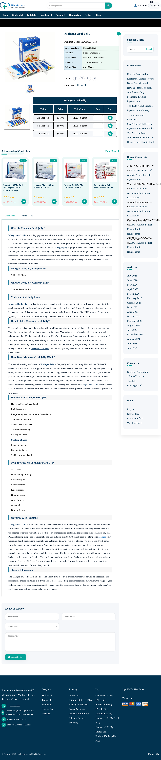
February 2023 (134, 320)
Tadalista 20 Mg (103, 713)
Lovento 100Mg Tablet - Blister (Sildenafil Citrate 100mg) (14, 187)
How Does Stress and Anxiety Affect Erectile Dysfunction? (139, 175)
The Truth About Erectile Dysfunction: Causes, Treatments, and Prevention (140, 112)
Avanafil (60, 14)
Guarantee (74, 695)
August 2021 (133, 339)
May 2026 (132, 284)
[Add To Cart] (23, 201)
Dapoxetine (75, 14)
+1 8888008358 (13, 706)
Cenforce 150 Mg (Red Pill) (107, 720)
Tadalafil (31, 14)
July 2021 (132, 343)
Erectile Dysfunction (137, 371)
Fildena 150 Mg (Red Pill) (106, 738)
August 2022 (133, 325)
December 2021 (135, 334)
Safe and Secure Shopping (77, 720)
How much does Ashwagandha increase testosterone (138, 193)
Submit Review (16, 657)
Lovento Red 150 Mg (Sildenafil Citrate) (73, 186)
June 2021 (132, 348)
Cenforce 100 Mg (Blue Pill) (104, 697)
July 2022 (132, 329)
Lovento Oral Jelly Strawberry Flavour (103, 186)
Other (88, 14)
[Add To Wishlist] (119, 34)
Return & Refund (77, 709)
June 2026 (132, 280)
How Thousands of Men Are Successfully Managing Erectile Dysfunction (139, 94)
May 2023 (132, 307)
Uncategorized (134, 385)
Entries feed (133, 413)
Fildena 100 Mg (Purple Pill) (103, 706)
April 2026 (132, 289)
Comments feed (135, 418)
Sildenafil (17, 14)
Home (5, 14)
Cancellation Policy (79, 713)
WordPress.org (134, 422)
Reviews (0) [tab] (27, 215)
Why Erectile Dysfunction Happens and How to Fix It (141, 139)
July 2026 (132, 275)
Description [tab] (10, 215)
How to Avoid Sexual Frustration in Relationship (139, 229)
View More (111, 151)
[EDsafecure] (12, 5)
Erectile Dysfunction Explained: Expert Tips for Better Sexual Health (140, 79)
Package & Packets (78, 704)
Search (149, 49)
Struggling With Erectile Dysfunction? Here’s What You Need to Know (140, 128)
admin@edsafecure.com (16, 719)
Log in (130, 409)
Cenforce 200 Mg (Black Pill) (104, 729)
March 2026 (133, 293)
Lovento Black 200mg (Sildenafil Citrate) (44, 186)
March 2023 (133, 316)
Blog (98, 14)
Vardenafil (46, 14)
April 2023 (132, 311)
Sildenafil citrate (135, 376)
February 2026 (134, 298)
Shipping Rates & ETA (80, 700)
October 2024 (134, 302)
